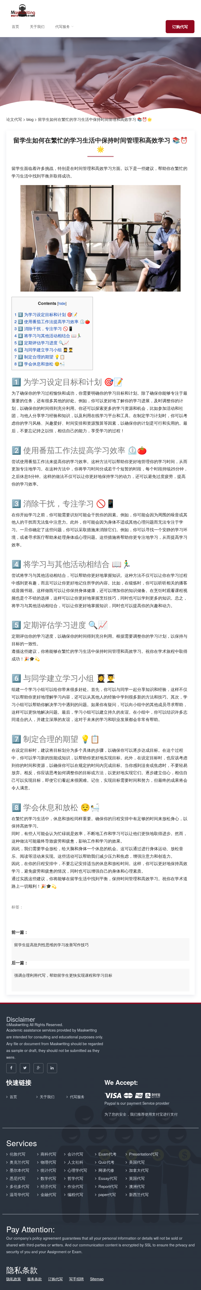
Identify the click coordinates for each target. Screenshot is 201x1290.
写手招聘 (76, 1278)
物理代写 (48, 1162)
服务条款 (34, 1278)
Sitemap (97, 1278)
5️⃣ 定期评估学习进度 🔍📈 (41, 343)
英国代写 (137, 1178)
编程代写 (75, 1194)
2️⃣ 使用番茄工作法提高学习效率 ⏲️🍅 (52, 321)
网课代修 (106, 1170)
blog (30, 119)
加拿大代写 (139, 1170)
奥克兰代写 (19, 1162)
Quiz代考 (106, 1162)
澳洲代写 (137, 1186)
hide (61, 303)
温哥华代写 (19, 1194)
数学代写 (48, 1178)
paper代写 (107, 1194)
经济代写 (48, 1186)
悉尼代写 (17, 1178)
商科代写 (48, 1154)
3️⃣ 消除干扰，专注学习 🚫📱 (43, 329)
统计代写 (48, 1170)
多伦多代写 (19, 1186)
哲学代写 (75, 1178)
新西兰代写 (139, 1194)
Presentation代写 (143, 1154)
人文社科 (75, 1162)
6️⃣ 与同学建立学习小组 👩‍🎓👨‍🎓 (43, 350)
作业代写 (75, 1186)
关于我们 (37, 26)
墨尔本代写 (19, 1170)
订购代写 (180, 26)
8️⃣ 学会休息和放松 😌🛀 (39, 364)
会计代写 (75, 1154)
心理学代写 (77, 1170)
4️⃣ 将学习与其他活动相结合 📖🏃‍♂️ (48, 336)
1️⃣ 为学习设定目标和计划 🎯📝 (45, 314)
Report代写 (108, 1186)
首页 (15, 26)
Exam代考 (107, 1154)
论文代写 (14, 119)
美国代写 (137, 1162)
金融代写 (48, 1194)
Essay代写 (107, 1178)
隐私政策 (13, 1278)
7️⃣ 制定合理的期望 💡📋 (39, 357)
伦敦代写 (17, 1154)
